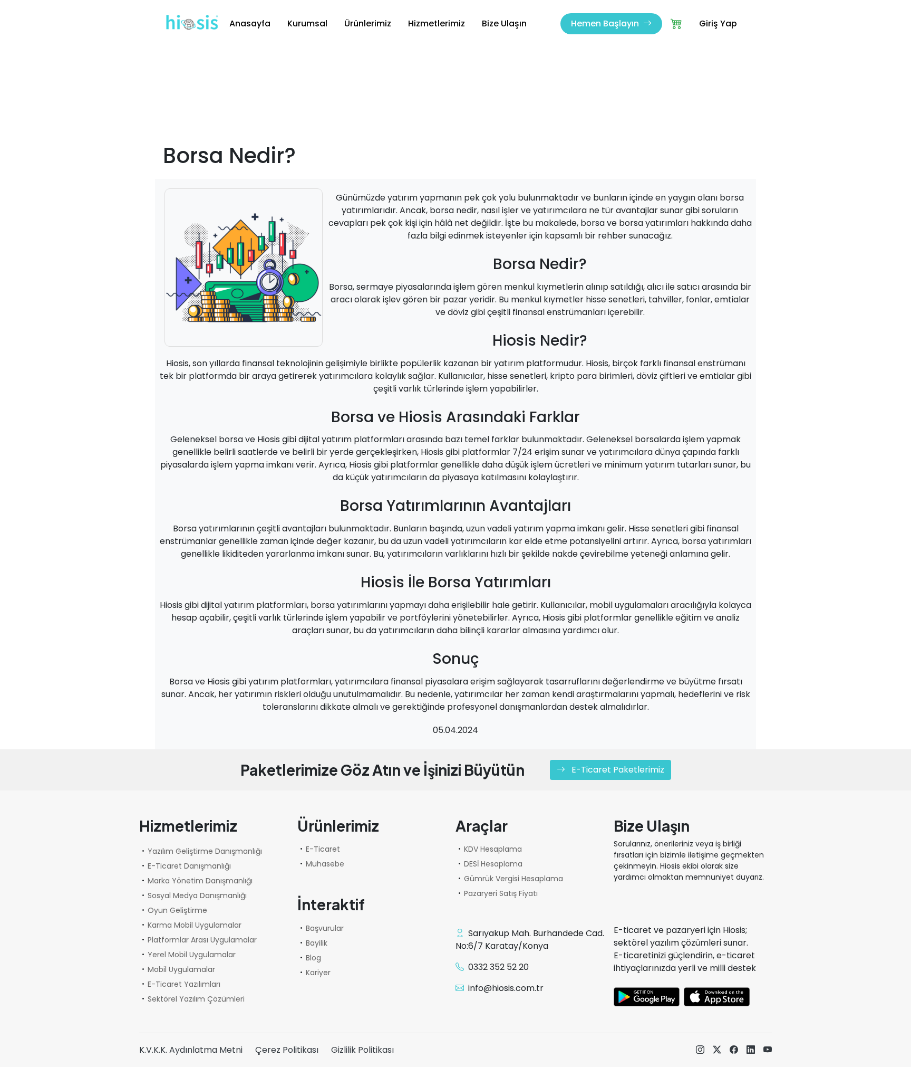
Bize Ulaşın (504, 23)
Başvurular (325, 928)
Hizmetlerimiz (436, 23)
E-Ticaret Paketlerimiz (616, 770)
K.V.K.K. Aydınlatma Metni (191, 1050)
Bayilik (316, 943)
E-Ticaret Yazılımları (184, 984)
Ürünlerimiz (367, 23)
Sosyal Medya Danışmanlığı (197, 895)
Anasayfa (249, 23)
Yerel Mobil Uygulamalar (192, 954)
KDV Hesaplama (493, 849)
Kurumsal (307, 23)
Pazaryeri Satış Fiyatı (501, 893)
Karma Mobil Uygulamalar (194, 925)
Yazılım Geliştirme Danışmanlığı (205, 851)
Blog (313, 957)
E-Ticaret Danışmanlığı (189, 866)
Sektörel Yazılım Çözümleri (196, 999)
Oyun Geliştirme (177, 910)
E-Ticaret (323, 849)
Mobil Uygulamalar (181, 969)
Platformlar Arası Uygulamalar (202, 940)
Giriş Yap (718, 23)
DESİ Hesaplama (493, 864)
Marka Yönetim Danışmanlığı (200, 880)
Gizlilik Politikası (362, 1050)
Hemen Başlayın (606, 23)
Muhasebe (325, 864)
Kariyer (318, 972)
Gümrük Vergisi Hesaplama (513, 878)
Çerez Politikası (286, 1050)
